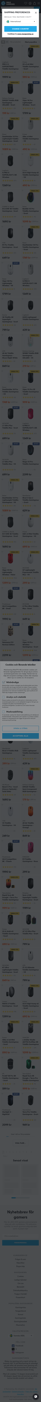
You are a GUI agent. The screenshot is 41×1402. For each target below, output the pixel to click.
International (15, 21)
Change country (20, 29)
